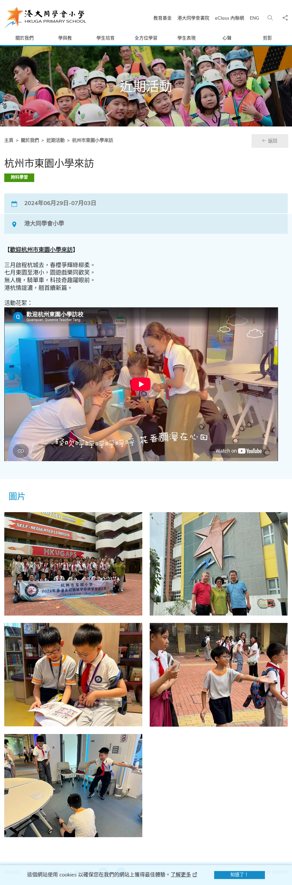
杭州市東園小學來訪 (92, 140)
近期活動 (55, 140)
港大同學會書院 (193, 18)
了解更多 (181, 875)
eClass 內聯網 (229, 18)
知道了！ (239, 874)
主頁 (8, 140)
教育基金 (162, 18)
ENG (254, 18)
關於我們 (30, 140)
